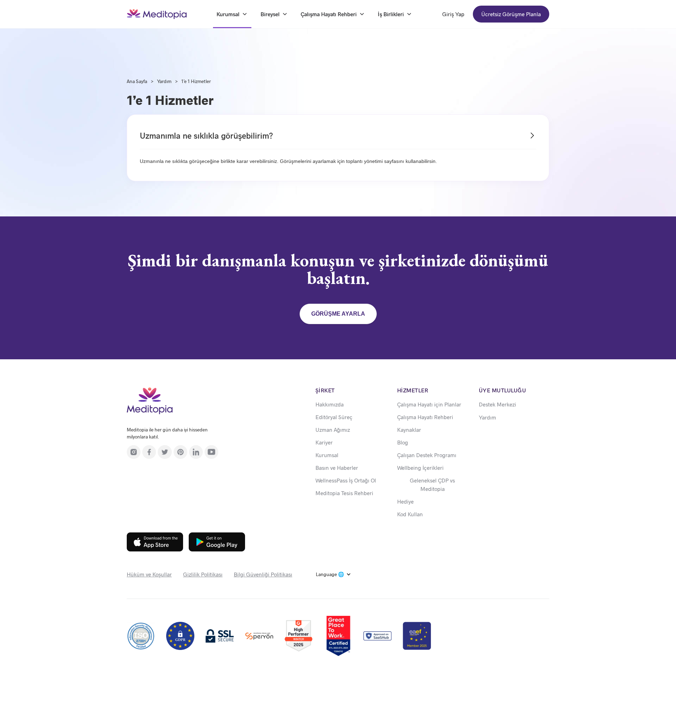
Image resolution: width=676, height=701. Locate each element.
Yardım (164, 81)
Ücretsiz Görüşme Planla (511, 14)
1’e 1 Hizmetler (196, 81)
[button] (333, 574)
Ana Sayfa (137, 81)
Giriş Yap (453, 14)
